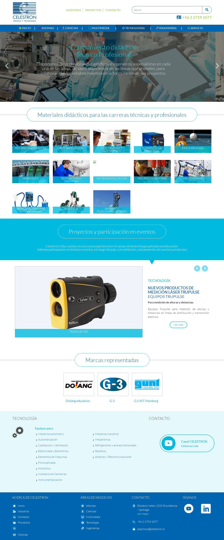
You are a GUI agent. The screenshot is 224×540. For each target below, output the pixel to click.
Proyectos (93, 10)
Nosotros (73, 10)
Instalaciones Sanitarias (52, 474)
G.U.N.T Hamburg (146, 401)
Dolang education (78, 401)
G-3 (112, 401)
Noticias (23, 534)
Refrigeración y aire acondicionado (115, 445)
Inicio (21, 505)
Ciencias (91, 511)
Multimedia (93, 517)
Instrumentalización (50, 479)
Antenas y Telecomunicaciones (113, 457)
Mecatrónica (102, 439)
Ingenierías (92, 528)
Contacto (113, 10)
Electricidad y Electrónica (53, 451)
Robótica (100, 451)
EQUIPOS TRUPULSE (174, 292)
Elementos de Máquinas (52, 457)
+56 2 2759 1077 (197, 17)
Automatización (47, 439)
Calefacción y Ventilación (53, 445)
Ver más (178, 324)
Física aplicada (46, 462)
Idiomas (91, 505)
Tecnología (92, 522)
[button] (46, 28)
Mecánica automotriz (51, 434)
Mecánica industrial (107, 434)
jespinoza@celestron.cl (151, 529)
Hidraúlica (44, 468)
